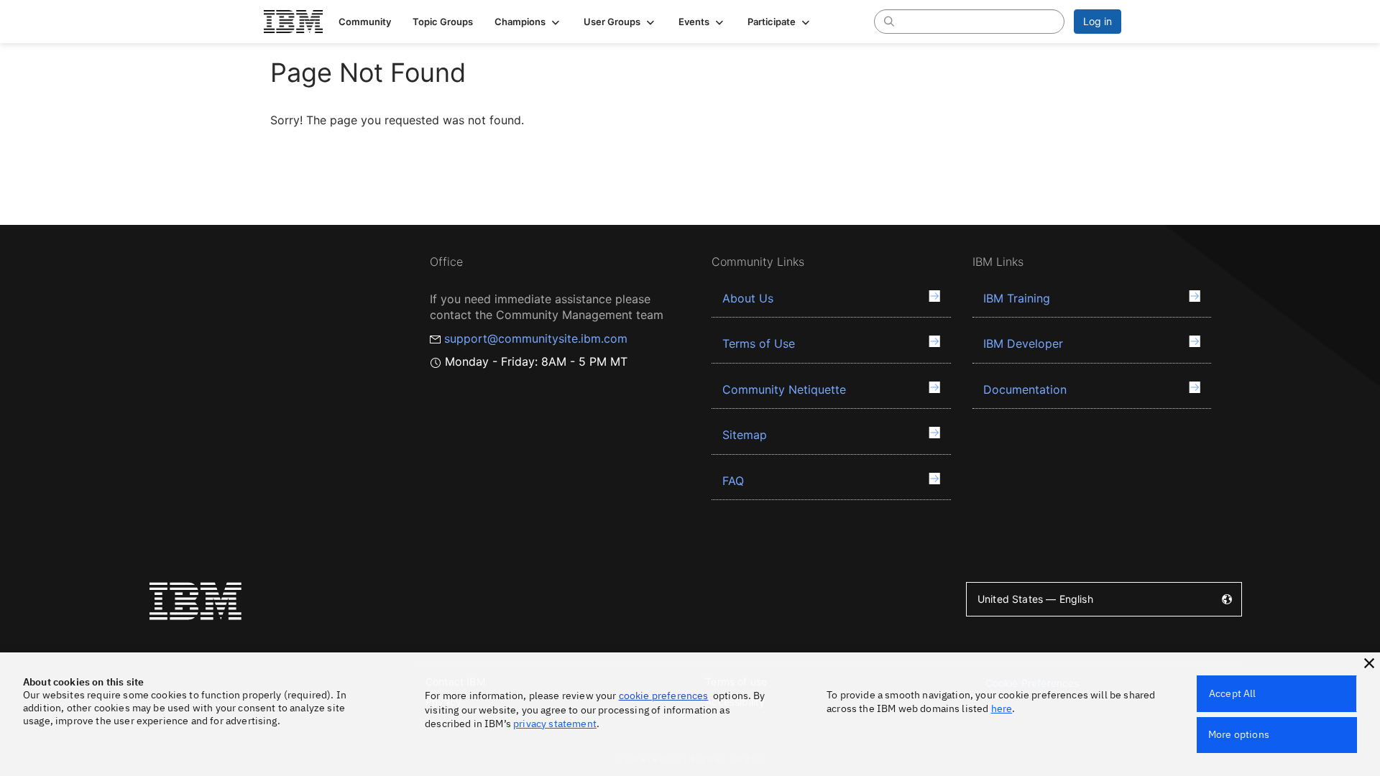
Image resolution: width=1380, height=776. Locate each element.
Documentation (1025, 389)
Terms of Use (758, 343)
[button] (528, 21)
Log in (1097, 21)
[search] (889, 20)
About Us (747, 298)
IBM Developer (1023, 343)
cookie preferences (664, 695)
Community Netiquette (784, 389)
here (1002, 708)
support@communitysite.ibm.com (535, 338)
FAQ (733, 481)
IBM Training (1016, 298)
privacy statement (555, 723)
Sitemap (744, 435)
